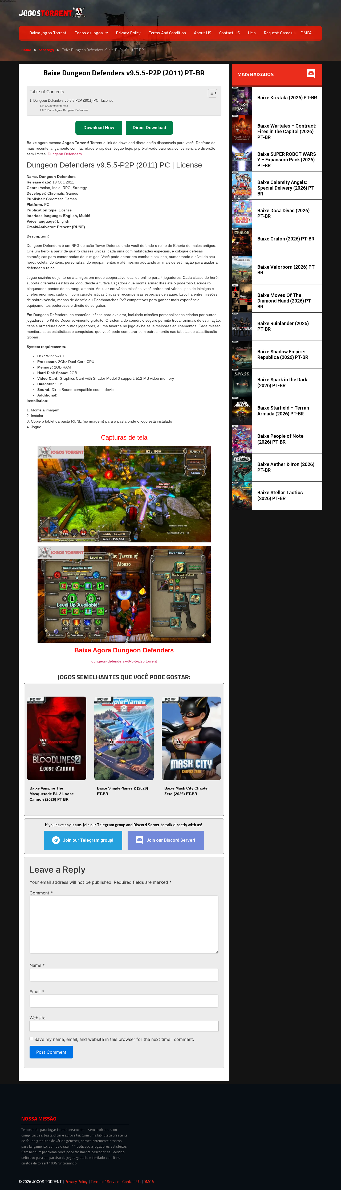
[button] (91, 32)
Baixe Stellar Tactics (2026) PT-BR (280, 495)
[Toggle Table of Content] (210, 93)
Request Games (278, 33)
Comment (41, 893)
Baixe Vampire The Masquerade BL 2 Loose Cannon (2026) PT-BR (52, 793)
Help (252, 33)
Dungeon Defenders (65, 154)
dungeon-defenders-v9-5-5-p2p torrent (124, 661)
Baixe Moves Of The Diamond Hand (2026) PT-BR (284, 300)
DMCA (306, 33)
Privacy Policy (128, 33)
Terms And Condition (167, 33)
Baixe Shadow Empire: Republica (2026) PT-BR (282, 354)
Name (37, 965)
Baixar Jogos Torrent (48, 33)
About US (202, 33)
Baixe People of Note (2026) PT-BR (280, 439)
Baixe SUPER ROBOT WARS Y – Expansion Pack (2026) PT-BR (286, 159)
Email (37, 991)
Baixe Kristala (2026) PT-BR (287, 97)
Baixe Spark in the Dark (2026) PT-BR (282, 382)
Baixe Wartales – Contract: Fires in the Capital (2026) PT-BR (286, 131)
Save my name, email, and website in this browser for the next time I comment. (114, 1039)
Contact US (229, 33)
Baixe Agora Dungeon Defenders (67, 110)
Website (38, 1018)
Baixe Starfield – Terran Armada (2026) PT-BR (283, 410)
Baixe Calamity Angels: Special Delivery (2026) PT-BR (286, 188)
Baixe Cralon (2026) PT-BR (285, 239)
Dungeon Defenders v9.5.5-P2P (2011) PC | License (73, 101)
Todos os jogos (89, 33)
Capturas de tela (57, 105)
